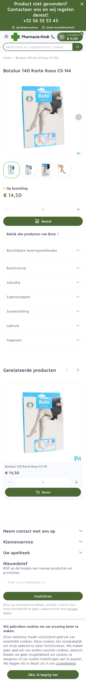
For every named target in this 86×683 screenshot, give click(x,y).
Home (7, 58)
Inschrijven (43, 596)
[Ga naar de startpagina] (30, 37)
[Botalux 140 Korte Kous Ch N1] (43, 422)
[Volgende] (78, 117)
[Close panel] (82, 4)
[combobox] (38, 47)
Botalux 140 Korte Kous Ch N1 (26, 466)
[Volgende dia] (78, 370)
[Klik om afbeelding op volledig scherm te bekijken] (43, 117)
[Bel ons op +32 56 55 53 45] (53, 37)
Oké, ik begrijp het (43, 674)
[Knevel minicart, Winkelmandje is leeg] (61, 36)
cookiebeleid (66, 663)
